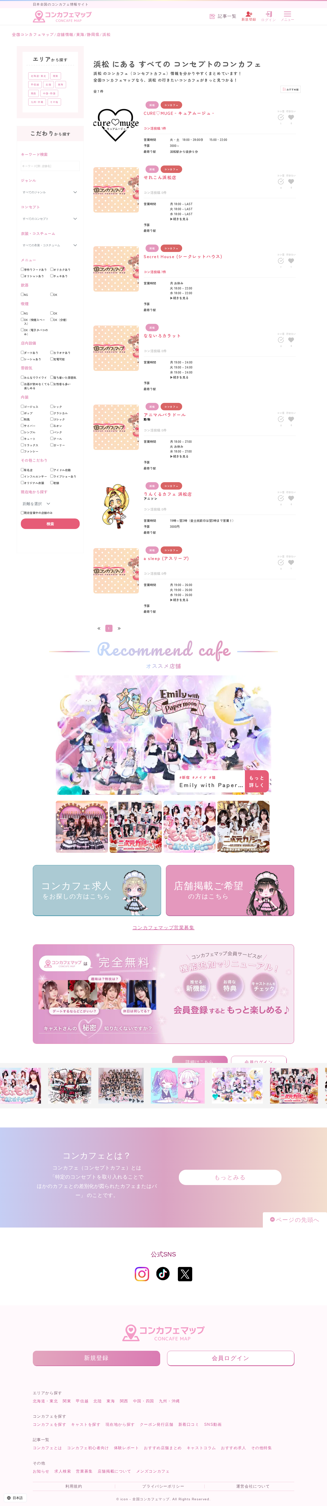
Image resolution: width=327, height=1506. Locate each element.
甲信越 (82, 1401)
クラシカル (60, 413)
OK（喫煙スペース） (34, 322)
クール (57, 439)
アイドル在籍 (62, 470)
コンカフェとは (47, 1448)
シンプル (29, 432)
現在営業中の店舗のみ (38, 513)
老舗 (56, 483)
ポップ (28, 413)
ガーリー (59, 445)
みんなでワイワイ (35, 377)
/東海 (79, 34)
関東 (67, 1401)
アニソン (151, 498)
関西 (124, 1401)
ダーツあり (31, 353)
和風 (27, 419)
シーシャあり (32, 359)
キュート (29, 439)
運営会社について (253, 1486)
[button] (48, 503)
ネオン (57, 426)
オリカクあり (62, 270)
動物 (147, 419)
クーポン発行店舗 (157, 1424)
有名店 (28, 470)
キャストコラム (201, 1448)
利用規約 (73, 1486)
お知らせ (41, 1471)
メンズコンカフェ (153, 1471)
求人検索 (62, 1471)
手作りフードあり (35, 270)
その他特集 (261, 1448)
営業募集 (84, 1471)
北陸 (97, 1401)
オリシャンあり (34, 276)
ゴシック (59, 419)
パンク (57, 432)
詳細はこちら (200, 1062)
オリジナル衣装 (34, 483)
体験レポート (126, 1448)
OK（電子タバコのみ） (36, 332)
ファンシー (31, 451)
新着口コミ (188, 1424)
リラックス (31, 445)
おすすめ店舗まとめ (163, 1448)
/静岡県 (92, 34)
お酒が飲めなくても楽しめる (37, 386)
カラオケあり (62, 353)
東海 (111, 1401)
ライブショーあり (64, 476)
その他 (54, 102)
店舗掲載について (114, 1471)
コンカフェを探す (50, 1424)
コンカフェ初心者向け (88, 1448)
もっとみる (230, 1177)
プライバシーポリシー (163, 1486)
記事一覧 (227, 16)
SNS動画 (213, 1424)
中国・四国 (143, 1401)
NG (26, 295)
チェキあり (60, 276)
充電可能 (59, 359)
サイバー (29, 426)
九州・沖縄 (169, 1401)
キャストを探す (86, 1424)
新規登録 (96, 1358)
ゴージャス (31, 407)
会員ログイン (259, 1062)
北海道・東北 (45, 1401)
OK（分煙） (61, 320)
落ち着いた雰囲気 (64, 377)
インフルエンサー (35, 476)
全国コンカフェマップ (33, 34)
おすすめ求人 (233, 1448)
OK (55, 295)
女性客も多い (62, 384)
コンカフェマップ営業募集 (163, 927)
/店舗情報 (63, 34)
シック (57, 407)
